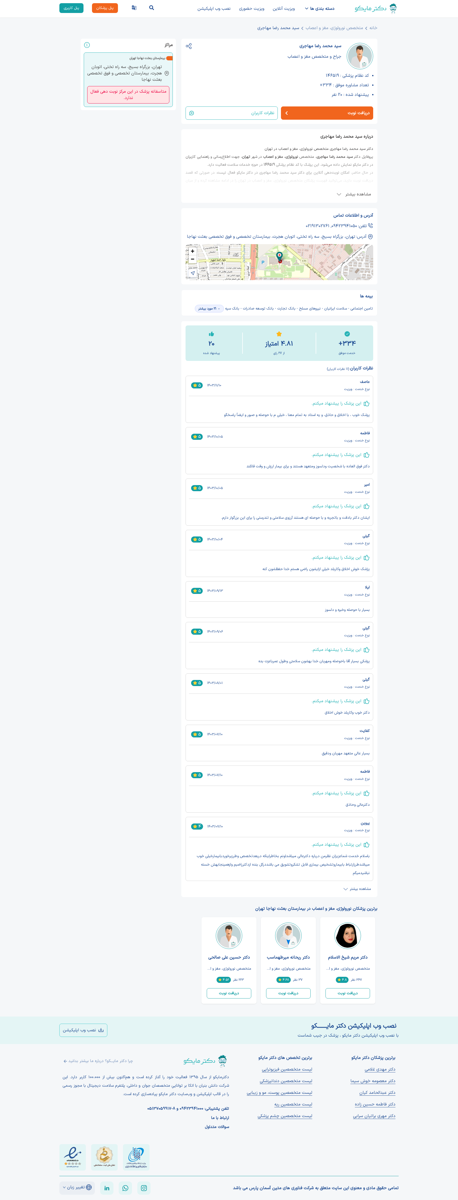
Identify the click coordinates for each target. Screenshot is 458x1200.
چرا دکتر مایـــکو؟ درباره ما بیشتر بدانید (100, 1061)
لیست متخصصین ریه (293, 1104)
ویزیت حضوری (251, 9)
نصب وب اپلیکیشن (214, 9)
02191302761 (317, 226)
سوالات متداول (217, 1127)
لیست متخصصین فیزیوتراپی (287, 1069)
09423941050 (344, 226)
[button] (279, 256)
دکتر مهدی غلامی (380, 1069)
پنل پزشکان (105, 8)
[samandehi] (104, 1157)
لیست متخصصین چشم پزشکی (285, 1116)
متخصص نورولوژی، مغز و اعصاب (334, 28)
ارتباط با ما (220, 1118)
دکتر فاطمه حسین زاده (375, 1104)
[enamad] (72, 1157)
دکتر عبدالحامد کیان (377, 1093)
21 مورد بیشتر (207, 308)
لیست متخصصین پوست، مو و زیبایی (279, 1093)
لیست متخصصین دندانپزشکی (286, 1081)
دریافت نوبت (348, 993)
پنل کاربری (71, 8)
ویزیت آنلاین (284, 9)
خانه (373, 28)
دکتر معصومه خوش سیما (372, 1081)
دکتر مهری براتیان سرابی (374, 1116)
